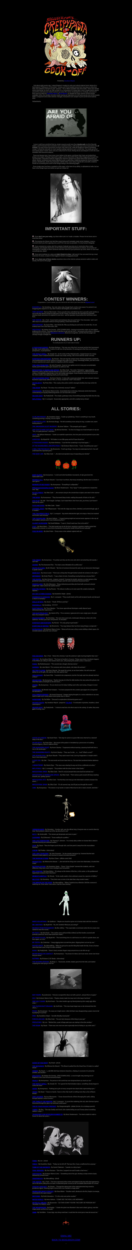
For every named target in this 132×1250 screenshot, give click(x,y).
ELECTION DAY (37, 608)
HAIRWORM (36, 690)
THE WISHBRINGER (39, 1207)
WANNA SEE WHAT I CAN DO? (43, 1191)
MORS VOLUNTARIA (39, 921)
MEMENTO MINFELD (39, 876)
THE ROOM (36, 387)
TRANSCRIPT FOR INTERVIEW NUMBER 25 (47, 1114)
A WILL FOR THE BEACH (41, 449)
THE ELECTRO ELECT (40, 613)
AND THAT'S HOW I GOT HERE (43, 429)
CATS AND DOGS (38, 505)
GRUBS (35, 685)
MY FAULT (36, 933)
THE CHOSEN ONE (38, 518)
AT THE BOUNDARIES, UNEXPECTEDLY (46, 446)
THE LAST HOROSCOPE (40, 840)
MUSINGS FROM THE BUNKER (43, 928)
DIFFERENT (36, 576)
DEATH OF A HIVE (38, 568)
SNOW (34, 1088)
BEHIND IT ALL (37, 480)
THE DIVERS (36, 579)
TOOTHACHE (37, 391)
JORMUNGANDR (38, 829)
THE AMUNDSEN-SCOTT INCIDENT (44, 426)
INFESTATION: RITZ (39, 779)
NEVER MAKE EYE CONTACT (42, 954)
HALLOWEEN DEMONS (40, 694)
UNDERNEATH (37, 1178)
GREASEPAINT (37, 675)
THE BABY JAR (37, 454)
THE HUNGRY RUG (39, 755)
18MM (34, 1212)
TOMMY (35, 1109)
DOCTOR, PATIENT (38, 589)
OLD (33, 998)
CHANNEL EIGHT (38, 509)
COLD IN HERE (37, 531)
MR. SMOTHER (37, 925)
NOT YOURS (36, 995)
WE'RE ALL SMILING (39, 1202)
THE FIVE (35, 659)
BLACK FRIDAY (37, 492)
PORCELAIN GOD (38, 1019)
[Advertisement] (66, 5)
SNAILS (35, 1080)
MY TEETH (36, 942)
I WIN (34, 788)
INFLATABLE (36, 399)
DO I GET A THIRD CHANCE (41, 594)
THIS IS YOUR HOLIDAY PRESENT (44, 1106)
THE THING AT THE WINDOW (42, 1101)
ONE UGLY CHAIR (38, 1001)
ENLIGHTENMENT (38, 618)
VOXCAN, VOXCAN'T (39, 1186)
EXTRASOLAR (37, 629)
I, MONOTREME (37, 765)
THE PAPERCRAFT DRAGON (42, 1006)
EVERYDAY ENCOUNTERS (41, 358)
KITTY (34, 834)
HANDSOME (36, 699)
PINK (34, 1016)
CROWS (35, 565)
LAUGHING (36, 837)
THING (34, 1161)
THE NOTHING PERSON (40, 962)
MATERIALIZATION (38, 866)
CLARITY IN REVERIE (39, 523)
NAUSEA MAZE (37, 945)
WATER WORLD (37, 1199)
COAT (34, 526)
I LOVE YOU (36, 760)
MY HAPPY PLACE (38, 937)
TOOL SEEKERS (38, 1170)
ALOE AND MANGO (39, 417)
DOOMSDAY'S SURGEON (41, 597)
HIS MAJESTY (37, 383)
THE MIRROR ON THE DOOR (42, 882)
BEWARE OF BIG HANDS (41, 484)
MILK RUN (35, 879)
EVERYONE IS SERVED (40, 626)
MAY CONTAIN (37, 871)
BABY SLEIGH (37, 475)
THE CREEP (36, 560)
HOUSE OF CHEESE (39, 738)
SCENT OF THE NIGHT (40, 1063)
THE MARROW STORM (40, 858)
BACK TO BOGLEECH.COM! (66, 1240)
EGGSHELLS (36, 307)
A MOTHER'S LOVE (39, 421)
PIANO (34, 1011)
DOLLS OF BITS (37, 602)
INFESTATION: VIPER (39, 771)
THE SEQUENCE (38, 1066)
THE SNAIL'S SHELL (39, 354)
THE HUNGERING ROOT (40, 378)
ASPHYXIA (36, 439)
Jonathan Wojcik (69, 81)
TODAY (34, 1164)
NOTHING (35, 958)
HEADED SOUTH (38, 702)
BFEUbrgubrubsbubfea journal (43, 488)
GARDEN (35, 667)
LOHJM (34, 850)
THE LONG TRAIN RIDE (40, 365)
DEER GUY (36, 573)
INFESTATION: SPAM (39, 784)
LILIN (34, 845)
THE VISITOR (36, 320)
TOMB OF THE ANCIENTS (41, 1167)
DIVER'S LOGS (37, 584)
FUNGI (34, 664)
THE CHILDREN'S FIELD (40, 513)
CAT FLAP (36, 500)
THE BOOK (36, 497)
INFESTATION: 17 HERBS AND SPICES (45, 370)
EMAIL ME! (66, 1236)
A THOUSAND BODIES (40, 347)
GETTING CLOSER (38, 670)
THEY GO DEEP (37, 312)
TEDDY (34, 1092)
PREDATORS (36, 1022)
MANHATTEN (37, 861)
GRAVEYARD (37, 680)
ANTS (34, 434)
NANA (34, 950)
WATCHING (36, 1196)
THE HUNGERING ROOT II (41, 752)
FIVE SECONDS (37, 656)
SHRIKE (35, 1071)
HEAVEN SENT (37, 396)
